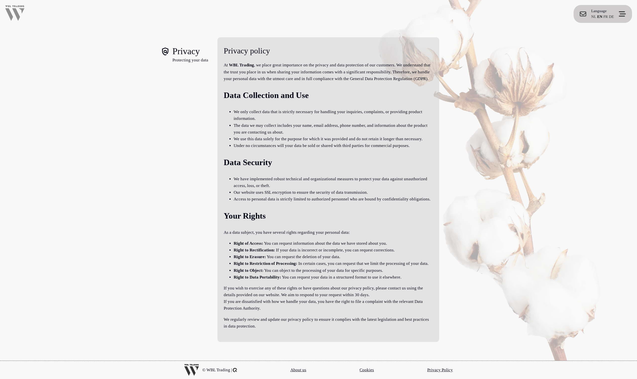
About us (298, 370)
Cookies (367, 370)
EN (599, 17)
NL (593, 17)
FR (605, 17)
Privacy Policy (440, 370)
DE (611, 17)
